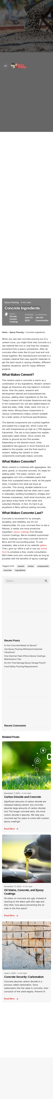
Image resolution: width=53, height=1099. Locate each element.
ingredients (20, 570)
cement (21, 566)
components (43, 566)
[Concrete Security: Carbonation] (26, 945)
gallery (43, 545)
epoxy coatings (21, 532)
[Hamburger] (5, 65)
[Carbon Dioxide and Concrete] (26, 765)
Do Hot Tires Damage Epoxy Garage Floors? (25, 663)
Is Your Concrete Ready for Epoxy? (20, 645)
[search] (46, 581)
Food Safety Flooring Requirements (21, 666)
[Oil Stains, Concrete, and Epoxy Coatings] (26, 859)
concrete (7, 570)
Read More (9, 829)
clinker (31, 566)
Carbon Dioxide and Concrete (22, 796)
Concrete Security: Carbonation (23, 976)
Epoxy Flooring (12, 302)
